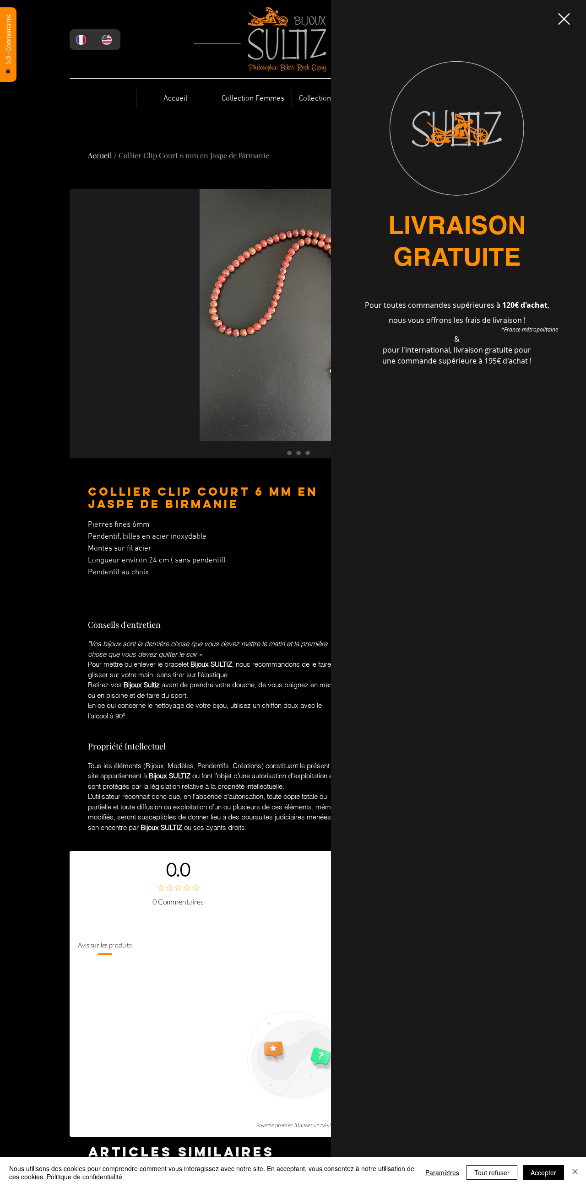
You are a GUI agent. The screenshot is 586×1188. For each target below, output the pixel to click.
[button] (564, 19)
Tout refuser (492, 1172)
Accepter (543, 1172)
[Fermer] (575, 1172)
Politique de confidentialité (84, 1176)
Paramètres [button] (442, 1172)
